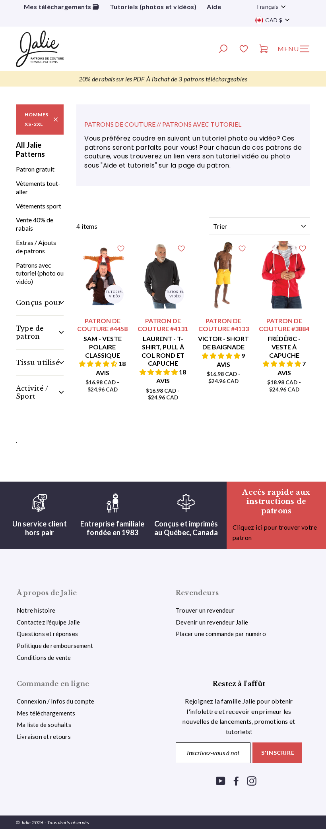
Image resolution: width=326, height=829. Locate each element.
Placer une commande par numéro (221, 633)
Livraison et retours (44, 736)
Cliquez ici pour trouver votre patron (275, 532)
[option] (163, 79)
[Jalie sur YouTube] (220, 780)
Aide (214, 6)
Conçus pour (38, 303)
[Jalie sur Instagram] (251, 780)
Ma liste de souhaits (44, 724)
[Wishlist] (243, 49)
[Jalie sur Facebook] (236, 780)
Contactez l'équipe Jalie (48, 622)
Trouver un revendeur (205, 610)
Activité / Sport (32, 392)
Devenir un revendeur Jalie (212, 622)
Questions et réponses (47, 633)
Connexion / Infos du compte (55, 701)
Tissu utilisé (38, 362)
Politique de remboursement (55, 645)
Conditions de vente (44, 657)
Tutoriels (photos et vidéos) (153, 6)
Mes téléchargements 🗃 (61, 6)
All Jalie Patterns (30, 150)
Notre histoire (36, 610)
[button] (98, 363)
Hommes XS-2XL (37, 119)
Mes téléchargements (46, 713)
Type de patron (30, 332)
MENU (296, 50)
